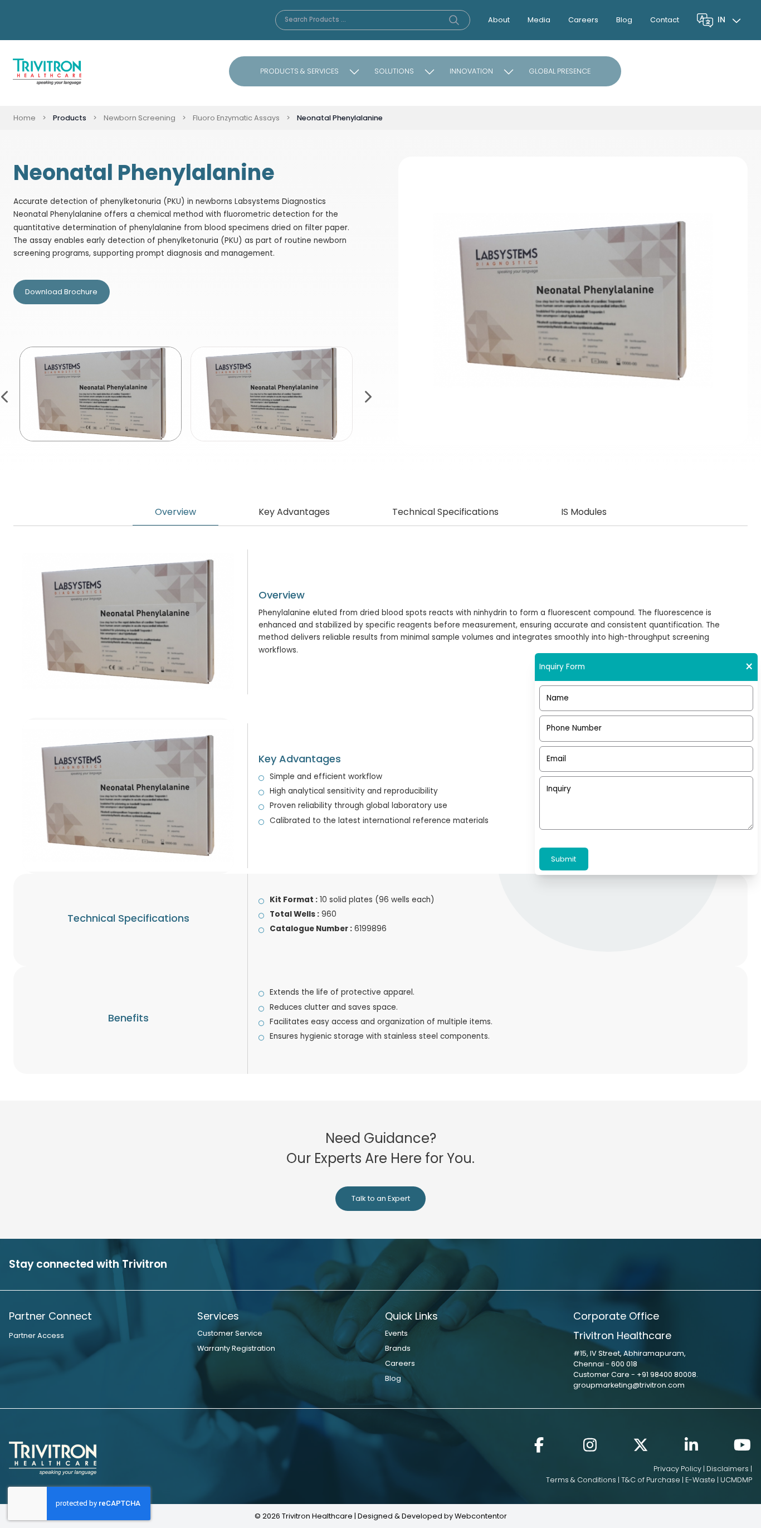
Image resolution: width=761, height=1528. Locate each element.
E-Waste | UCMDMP (718, 1480)
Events (396, 1333)
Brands (398, 1348)
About (499, 20)
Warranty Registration (236, 1348)
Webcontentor (481, 1516)
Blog (624, 20)
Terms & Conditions (581, 1480)
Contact (664, 20)
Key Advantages (294, 511)
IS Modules (584, 511)
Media (539, 20)
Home (24, 118)
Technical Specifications (445, 511)
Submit (563, 859)
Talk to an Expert (381, 1198)
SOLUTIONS (394, 71)
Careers (583, 20)
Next (367, 395)
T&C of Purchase (650, 1480)
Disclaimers (727, 1468)
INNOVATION (471, 71)
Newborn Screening (139, 118)
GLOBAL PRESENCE (560, 71)
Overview (175, 511)
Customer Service (229, 1333)
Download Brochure (61, 291)
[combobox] (730, 20)
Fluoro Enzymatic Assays (236, 118)
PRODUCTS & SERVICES (299, 71)
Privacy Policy (677, 1468)
